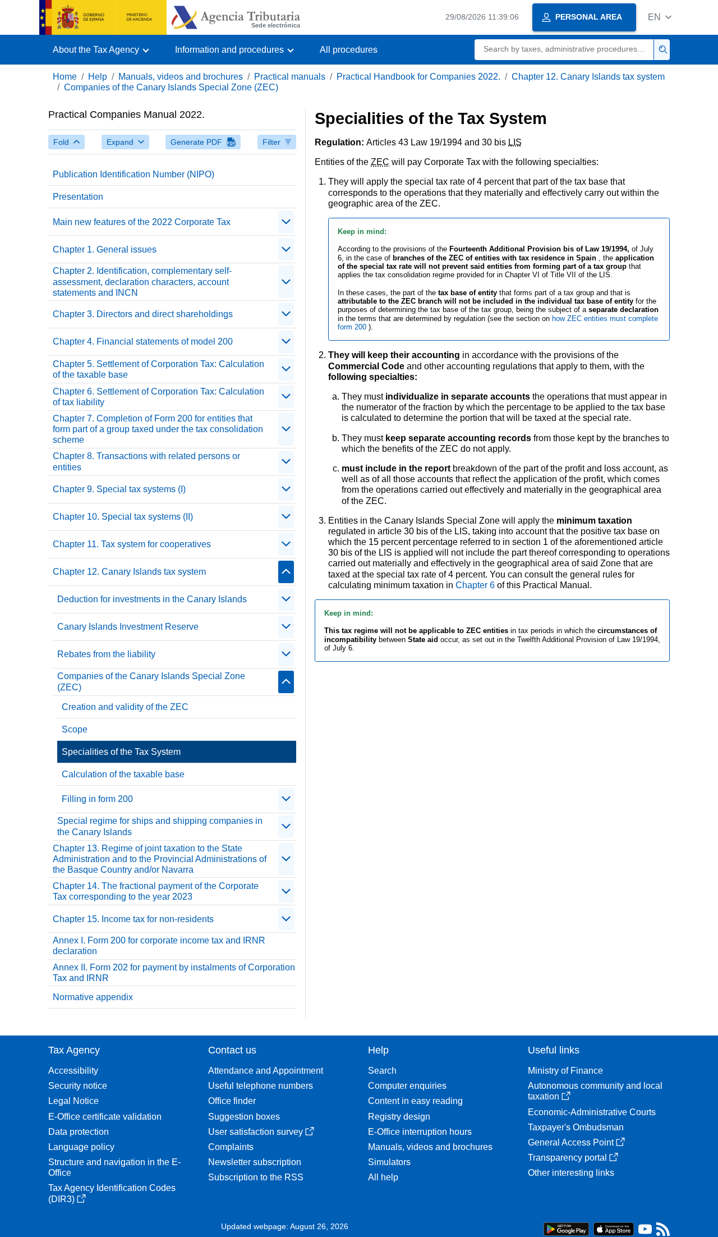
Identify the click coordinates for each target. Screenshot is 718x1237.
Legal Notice (73, 1101)
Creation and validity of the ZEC (125, 707)
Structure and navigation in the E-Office (114, 1167)
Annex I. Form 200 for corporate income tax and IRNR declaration (159, 946)
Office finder (232, 1101)
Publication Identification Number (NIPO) (133, 174)
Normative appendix (93, 997)
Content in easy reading (415, 1101)
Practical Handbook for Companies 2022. (418, 76)
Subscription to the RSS (255, 1177)
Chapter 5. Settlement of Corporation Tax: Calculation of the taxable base (158, 369)
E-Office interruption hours (420, 1132)
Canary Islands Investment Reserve (128, 626)
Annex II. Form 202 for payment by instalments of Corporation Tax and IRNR (174, 973)
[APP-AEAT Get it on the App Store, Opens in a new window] (613, 1228)
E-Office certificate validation (105, 1116)
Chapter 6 (476, 585)
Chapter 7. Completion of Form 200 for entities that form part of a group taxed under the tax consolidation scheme (158, 429)
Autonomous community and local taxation (595, 1091)
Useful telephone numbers (260, 1086)
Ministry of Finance (565, 1070)
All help (383, 1177)
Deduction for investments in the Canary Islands (152, 599)
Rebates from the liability (106, 654)
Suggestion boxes (244, 1116)
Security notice (77, 1086)
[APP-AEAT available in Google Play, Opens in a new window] (566, 1228)
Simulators (389, 1162)
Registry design (399, 1116)
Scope (75, 729)
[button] (660, 17)
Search (382, 1070)
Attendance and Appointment (265, 1070)
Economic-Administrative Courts (592, 1112)
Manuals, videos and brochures (180, 76)
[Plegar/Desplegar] (286, 221)
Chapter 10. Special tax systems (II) (123, 516)
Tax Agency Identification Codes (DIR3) (112, 1193)
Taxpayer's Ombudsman (576, 1127)
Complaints (231, 1147)
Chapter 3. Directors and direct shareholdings (143, 314)
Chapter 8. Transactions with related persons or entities (146, 461)
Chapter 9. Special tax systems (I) (119, 489)
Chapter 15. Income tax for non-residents (133, 919)
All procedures (349, 49)
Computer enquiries (407, 1086)
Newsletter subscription (254, 1162)
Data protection (78, 1132)
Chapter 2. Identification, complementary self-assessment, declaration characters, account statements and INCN (142, 281)
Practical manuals (289, 76)
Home (65, 76)
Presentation (78, 196)
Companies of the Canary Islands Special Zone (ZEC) (171, 87)
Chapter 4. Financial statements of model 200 (143, 341)
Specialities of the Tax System (121, 752)
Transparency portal (567, 1157)
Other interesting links (571, 1173)
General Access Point (571, 1142)
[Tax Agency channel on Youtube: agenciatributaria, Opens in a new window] (645, 1231)
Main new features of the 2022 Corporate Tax (142, 222)
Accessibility (73, 1070)
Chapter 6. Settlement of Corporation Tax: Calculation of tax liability (158, 397)
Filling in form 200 (97, 799)
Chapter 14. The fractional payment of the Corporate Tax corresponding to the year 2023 (156, 891)
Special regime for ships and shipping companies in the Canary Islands (160, 826)
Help (97, 76)
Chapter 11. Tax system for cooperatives (132, 544)
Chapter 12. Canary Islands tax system (588, 76)
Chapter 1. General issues (105, 249)
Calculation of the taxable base (123, 774)
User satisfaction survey (255, 1132)
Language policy (81, 1147)
